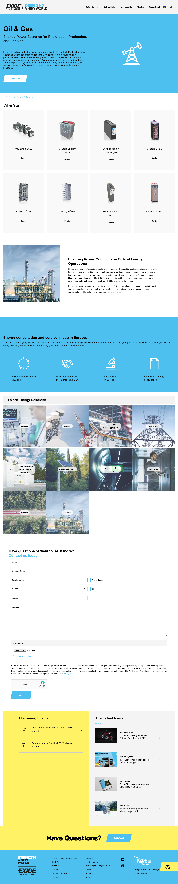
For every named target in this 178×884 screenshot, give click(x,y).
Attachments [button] (18, 643)
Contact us (15, 78)
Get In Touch (119, 838)
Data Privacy (56, 866)
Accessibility (90, 873)
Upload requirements (23, 656)
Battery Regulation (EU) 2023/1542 (98, 866)
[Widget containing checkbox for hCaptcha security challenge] (29, 684)
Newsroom (101, 723)
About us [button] (140, 7)
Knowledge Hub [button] (126, 7)
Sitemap (88, 877)
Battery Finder (109, 7)
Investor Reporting (92, 862)
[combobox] (49, 589)
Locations (55, 870)
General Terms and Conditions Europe (64, 858)
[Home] (26, 7)
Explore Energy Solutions (21, 97)
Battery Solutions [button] (92, 7)
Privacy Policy (68, 673)
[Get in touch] (167, 866)
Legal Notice (56, 877)
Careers (88, 870)
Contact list (89, 858)
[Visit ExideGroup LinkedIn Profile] (122, 859)
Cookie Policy (56, 862)
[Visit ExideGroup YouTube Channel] (122, 865)
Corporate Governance (59, 873)
